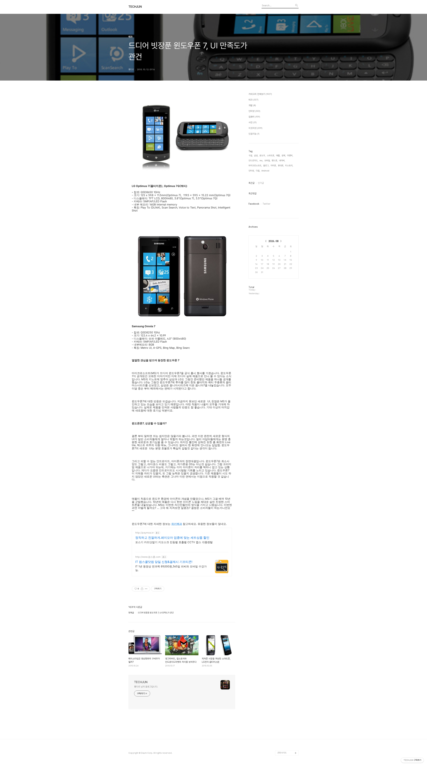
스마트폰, (271, 155)
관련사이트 (282, 752)
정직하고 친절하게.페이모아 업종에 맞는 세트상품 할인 (172, 537)
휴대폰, (281, 165)
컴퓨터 (254, 116)
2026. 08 (274, 241)
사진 (253, 122)
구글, (251, 155)
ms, (261, 160)
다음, (258, 170)
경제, (284, 155)
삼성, (256, 155)
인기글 (261, 183)
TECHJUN (135, 6)
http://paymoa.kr (144, 532)
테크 (253, 99)
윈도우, (263, 155)
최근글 (252, 183)
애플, (278, 155)
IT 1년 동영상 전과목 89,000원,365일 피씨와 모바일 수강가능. (171, 568)
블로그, (266, 165)
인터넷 (254, 111)
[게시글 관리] (146, 588)
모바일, (267, 160)
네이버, (282, 160)
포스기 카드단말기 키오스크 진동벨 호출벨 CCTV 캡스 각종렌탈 (174, 542)
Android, (265, 170)
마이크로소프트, (255, 165)
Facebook (254, 203)
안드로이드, (253, 160)
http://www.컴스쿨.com (147, 556)
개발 (252, 105)
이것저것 (255, 128)
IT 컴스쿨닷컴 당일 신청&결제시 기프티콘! (163, 562)
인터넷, (252, 170)
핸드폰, (275, 160)
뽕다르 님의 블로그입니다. (146, 686)
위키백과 (176, 523)
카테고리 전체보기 (260, 94)
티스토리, (289, 165)
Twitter (266, 203)
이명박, (290, 155)
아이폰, (274, 165)
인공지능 (254, 133)
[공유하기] (142, 588)
